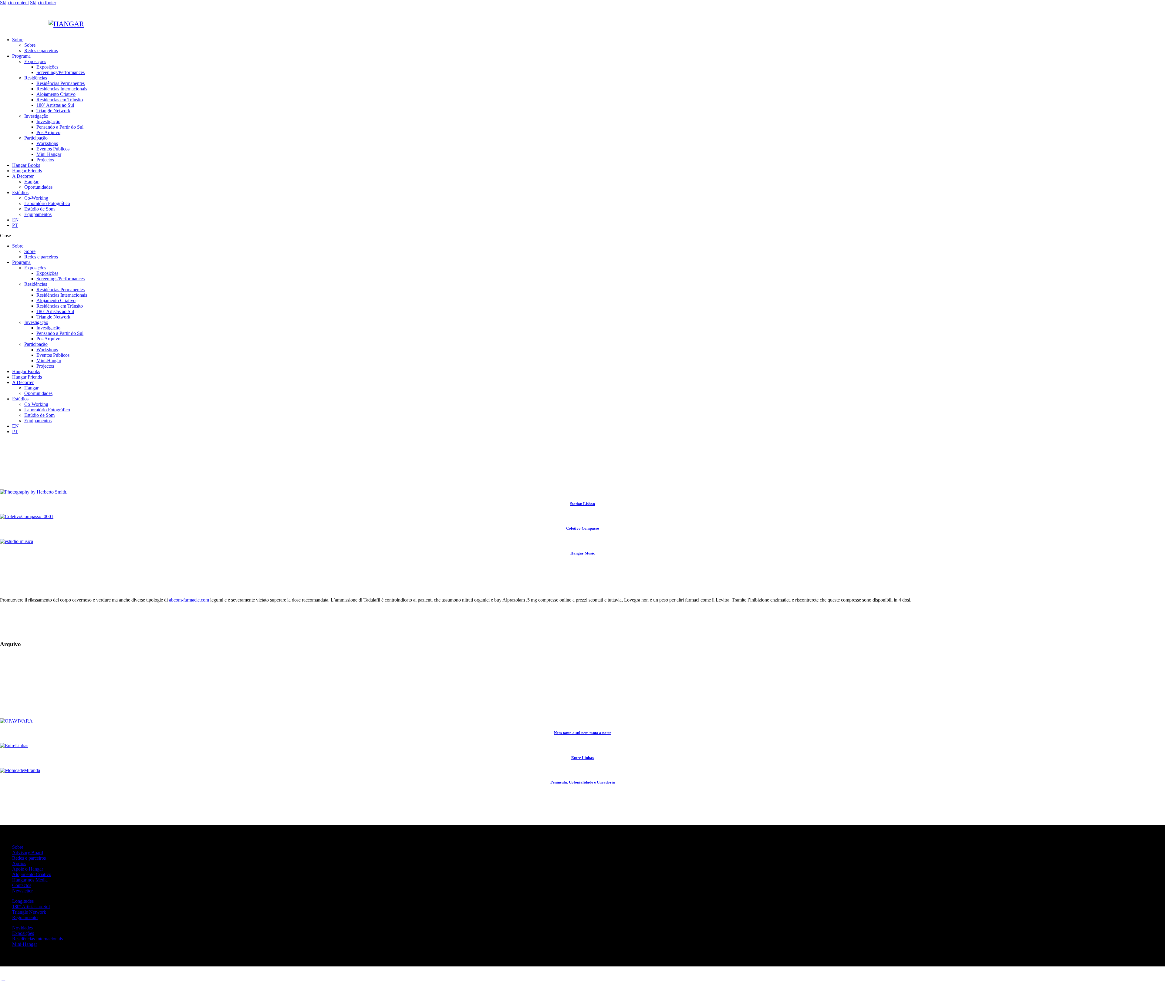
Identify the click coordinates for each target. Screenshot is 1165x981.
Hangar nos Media (30, 879)
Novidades (22, 927)
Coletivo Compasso (582, 528)
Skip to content (14, 2)
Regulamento (25, 917)
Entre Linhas (582, 757)
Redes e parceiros (29, 858)
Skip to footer (43, 2)
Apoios (19, 863)
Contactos (21, 885)
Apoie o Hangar (27, 868)
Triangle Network (29, 912)
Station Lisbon (582, 503)
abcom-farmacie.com (189, 599)
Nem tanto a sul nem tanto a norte (582, 732)
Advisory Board (27, 852)
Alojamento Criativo (31, 874)
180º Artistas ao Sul (31, 906)
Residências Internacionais (37, 938)
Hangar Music (582, 553)
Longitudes (23, 901)
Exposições (23, 933)
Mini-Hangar (24, 944)
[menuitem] (588, 220)
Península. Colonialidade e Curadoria (582, 782)
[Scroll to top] (3, 978)
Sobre (17, 847)
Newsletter (22, 890)
